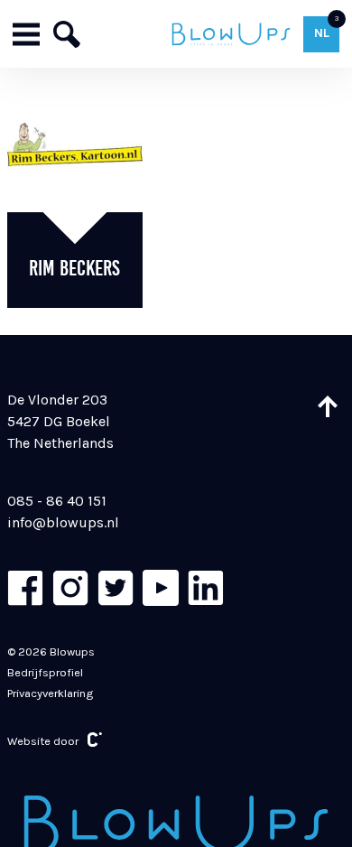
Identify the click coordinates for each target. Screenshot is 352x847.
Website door (43, 741)
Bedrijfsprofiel (45, 672)
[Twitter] (115, 588)
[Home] (230, 34)
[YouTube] (161, 588)
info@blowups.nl (63, 522)
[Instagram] (70, 588)
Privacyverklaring (50, 693)
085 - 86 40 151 (57, 500)
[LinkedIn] (206, 588)
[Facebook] (25, 588)
